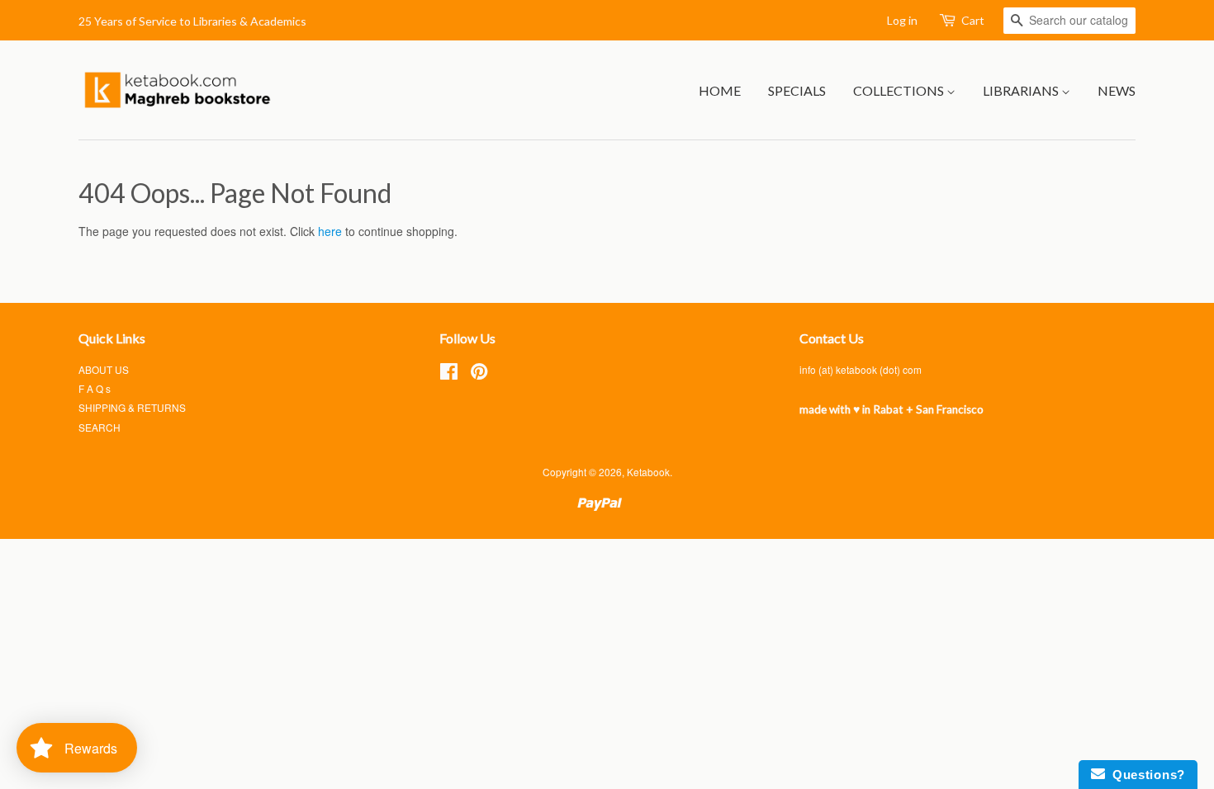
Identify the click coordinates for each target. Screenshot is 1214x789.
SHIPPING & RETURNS (132, 407)
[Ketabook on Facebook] (448, 374)
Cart (972, 20)
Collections (899, 90)
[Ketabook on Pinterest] (479, 374)
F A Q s (94, 388)
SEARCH (99, 427)
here (330, 231)
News (1117, 90)
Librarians (1022, 90)
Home (720, 90)
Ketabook (648, 472)
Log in (902, 20)
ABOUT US (103, 369)
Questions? (1145, 775)
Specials (797, 90)
